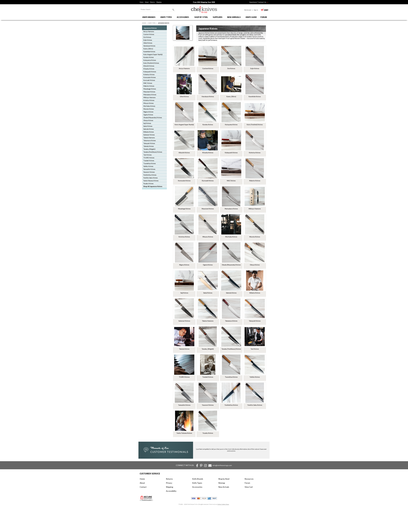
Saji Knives (147, 123)
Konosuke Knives (149, 77)
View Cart (249, 487)
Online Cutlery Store (223, 504)
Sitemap (221, 483)
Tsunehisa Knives (149, 163)
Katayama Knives (149, 60)
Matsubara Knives (149, 95)
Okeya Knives (148, 120)
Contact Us (263, 2)
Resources (249, 479)
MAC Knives (147, 83)
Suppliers (217, 17)
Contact (143, 487)
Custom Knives (148, 34)
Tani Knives (147, 155)
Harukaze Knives (149, 46)
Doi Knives (147, 37)
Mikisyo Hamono (149, 97)
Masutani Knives (149, 92)
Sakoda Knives (148, 129)
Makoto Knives (148, 86)
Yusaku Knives (148, 183)
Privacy (169, 483)
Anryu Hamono (148, 31)
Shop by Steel (201, 17)
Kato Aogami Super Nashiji (152, 54)
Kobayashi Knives (149, 72)
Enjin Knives (147, 40)
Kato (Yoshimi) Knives (151, 63)
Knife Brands (148, 17)
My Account (247, 10)
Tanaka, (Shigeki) (149, 149)
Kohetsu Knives (149, 74)
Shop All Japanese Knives (152, 186)
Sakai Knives (147, 126)
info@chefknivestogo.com (222, 465)
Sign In (256, 10)
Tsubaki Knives (148, 160)
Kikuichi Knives (148, 66)
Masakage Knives (149, 89)
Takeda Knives (148, 146)
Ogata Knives (148, 115)
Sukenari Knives (149, 135)
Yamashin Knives (149, 169)
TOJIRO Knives (148, 158)
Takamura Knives (149, 140)
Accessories (183, 17)
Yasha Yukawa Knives (151, 181)
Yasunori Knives (149, 172)
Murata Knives (148, 109)
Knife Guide (251, 17)
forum (263, 17)
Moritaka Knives (149, 106)
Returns (152, 2)
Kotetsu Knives (148, 100)
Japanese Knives (150, 28)
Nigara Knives (148, 112)
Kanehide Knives (149, 51)
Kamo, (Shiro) (148, 49)
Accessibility (171, 491)
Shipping (158, 2)
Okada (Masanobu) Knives (152, 117)
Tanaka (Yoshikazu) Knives (152, 152)
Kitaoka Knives (148, 69)
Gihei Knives (147, 43)
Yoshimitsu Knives (149, 175)
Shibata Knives (148, 132)
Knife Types (166, 17)
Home (141, 2)
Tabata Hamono (149, 138)
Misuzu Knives (148, 103)
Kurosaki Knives (149, 80)
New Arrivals (234, 17)
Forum (247, 483)
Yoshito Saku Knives (150, 178)
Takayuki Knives (149, 143)
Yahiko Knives (148, 166)
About (147, 2)
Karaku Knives (148, 57)
